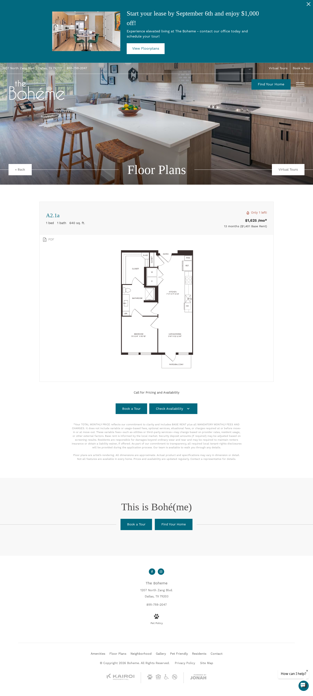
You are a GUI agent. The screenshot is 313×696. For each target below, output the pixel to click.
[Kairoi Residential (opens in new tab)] (120, 679)
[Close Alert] (308, 5)
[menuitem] (98, 653)
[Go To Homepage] (37, 90)
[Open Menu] (300, 84)
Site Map (206, 663)
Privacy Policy (185, 663)
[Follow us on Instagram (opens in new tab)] (161, 571)
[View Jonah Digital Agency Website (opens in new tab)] (198, 677)
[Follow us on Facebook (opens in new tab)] (152, 571)
